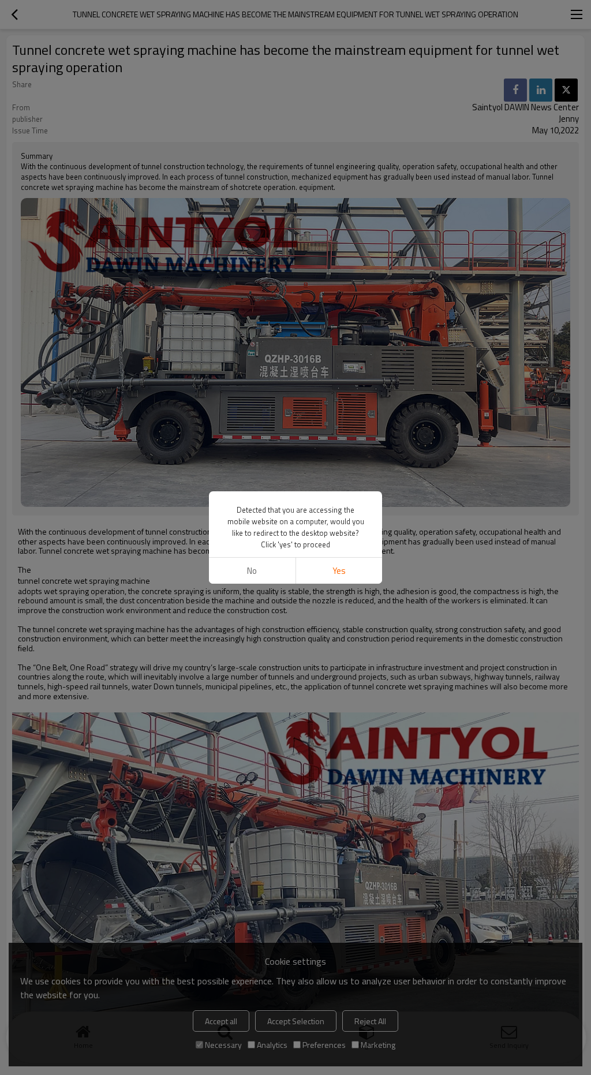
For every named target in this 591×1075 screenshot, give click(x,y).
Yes (339, 570)
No (252, 570)
